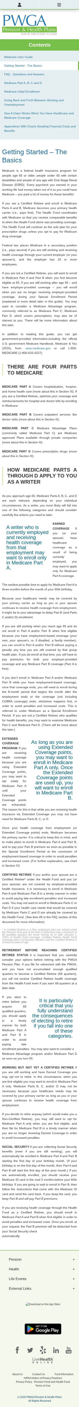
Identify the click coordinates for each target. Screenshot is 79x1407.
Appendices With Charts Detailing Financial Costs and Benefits (40, 128)
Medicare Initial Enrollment (22, 91)
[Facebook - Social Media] (17, 1349)
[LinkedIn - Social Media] (56, 1349)
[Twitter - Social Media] (30, 1349)
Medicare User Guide (18, 57)
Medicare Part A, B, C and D (23, 83)
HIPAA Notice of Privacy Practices (43, 1378)
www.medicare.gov (38, 348)
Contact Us (38, 1374)
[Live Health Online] (43, 1359)
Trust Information (64, 1374)
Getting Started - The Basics (23, 65)
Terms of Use (42, 1385)
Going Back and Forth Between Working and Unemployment (34, 102)
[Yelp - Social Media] (43, 1349)
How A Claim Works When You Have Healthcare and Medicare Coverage (39, 115)
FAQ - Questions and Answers (24, 74)
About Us (17, 1374)
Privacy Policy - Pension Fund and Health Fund (43, 1381)
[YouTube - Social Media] (68, 1349)
